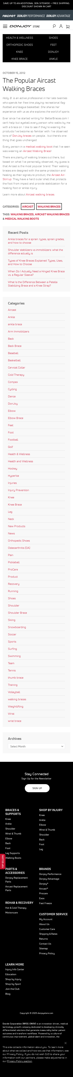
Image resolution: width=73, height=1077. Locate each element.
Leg (10, 511)
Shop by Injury (13, 979)
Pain (10, 555)
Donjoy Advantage (49, 878)
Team (11, 663)
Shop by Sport (13, 984)
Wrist (11, 713)
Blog (7, 993)
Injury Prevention (18, 490)
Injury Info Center (14, 969)
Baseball (13, 353)
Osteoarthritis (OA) (19, 547)
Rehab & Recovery (19, 902)
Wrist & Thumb (13, 833)
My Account (45, 919)
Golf (10, 447)
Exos (41, 898)
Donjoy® (43, 883)
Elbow (12, 410)
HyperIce (13, 475)
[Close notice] (65, 1043)
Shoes (12, 598)
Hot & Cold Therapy (15, 907)
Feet (10, 425)
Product (13, 576)
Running (13, 591)
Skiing (11, 620)
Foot (11, 432)
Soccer (12, 634)
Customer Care (47, 929)
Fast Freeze (45, 903)
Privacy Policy (47, 953)
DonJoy (13, 403)
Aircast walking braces (40, 194)
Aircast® (43, 888)
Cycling (12, 389)
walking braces (49, 206)
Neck (11, 519)
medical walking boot (39, 146)
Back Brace (14, 346)
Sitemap (43, 948)
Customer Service (53, 914)
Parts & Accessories (15, 871)
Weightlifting (15, 706)
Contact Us (45, 943)
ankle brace (15, 324)
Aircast (27, 206)
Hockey (12, 468)
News (11, 533)
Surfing (12, 648)
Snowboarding (17, 627)
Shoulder (13, 605)
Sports (12, 641)
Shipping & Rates (48, 933)
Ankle (11, 317)
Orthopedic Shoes (19, 540)
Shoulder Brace (17, 612)
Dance (12, 396)
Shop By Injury (51, 810)
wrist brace (14, 721)
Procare (43, 893)
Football (13, 439)
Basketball (14, 360)
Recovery (13, 584)
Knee (11, 497)
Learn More (14, 964)
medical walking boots (22, 218)
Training (13, 685)
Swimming (14, 656)
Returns (43, 938)
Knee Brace (15, 504)
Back (11, 338)
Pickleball (13, 562)
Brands (45, 869)
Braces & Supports (13, 812)
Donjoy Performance (50, 874)
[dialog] (36, 1058)
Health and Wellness (20, 461)
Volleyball (14, 692)
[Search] (55, 26)
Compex (13, 382)
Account (61, 26)
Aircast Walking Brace (37, 151)
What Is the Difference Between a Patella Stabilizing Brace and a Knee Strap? (32, 283)
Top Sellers (2, 861)
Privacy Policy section (19, 1061)
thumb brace (15, 677)
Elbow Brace (15, 418)
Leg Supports (12, 853)
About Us (44, 924)
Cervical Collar (16, 367)
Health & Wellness (19, 454)
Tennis (12, 670)
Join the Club (12, 988)
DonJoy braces (22, 135)
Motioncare (11, 912)
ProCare (13, 569)
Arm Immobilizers (18, 331)
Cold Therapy (16, 374)
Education (10, 974)
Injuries (12, 483)
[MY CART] (67, 27)
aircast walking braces (52, 214)
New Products (16, 526)
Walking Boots (13, 857)
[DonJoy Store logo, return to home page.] (25, 26)
